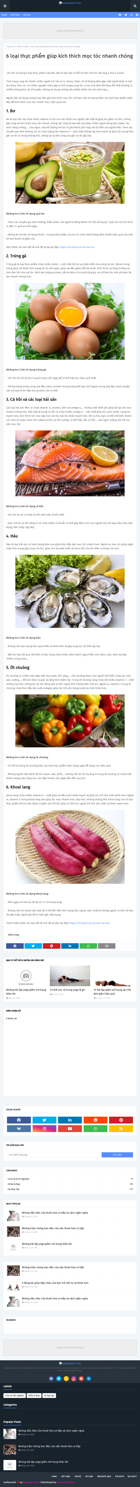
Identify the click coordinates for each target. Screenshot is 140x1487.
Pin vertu (119, 1476)
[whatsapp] (96, 1128)
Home (4, 15)
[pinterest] (136, 15)
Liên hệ (77, 1476)
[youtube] (70, 1128)
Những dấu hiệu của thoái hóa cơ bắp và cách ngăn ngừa (55, 1212)
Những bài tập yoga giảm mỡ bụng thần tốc (26, 991)
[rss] (121, 1128)
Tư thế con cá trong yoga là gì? (67, 989)
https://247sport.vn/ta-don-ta (77, 247)
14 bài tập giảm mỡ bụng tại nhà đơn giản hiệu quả (112, 991)
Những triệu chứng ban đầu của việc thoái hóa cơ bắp (53, 1228)
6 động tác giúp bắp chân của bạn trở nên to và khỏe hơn (55, 1282)
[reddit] (96, 1120)
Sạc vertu (132, 1476)
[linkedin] (70, 1120)
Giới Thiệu (15, 15)
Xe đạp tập (70, 1189)
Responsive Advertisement (70, 30)
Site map (89, 1476)
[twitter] (126, 15)
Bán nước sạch (104, 1476)
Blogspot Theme (31, 1482)
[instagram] (131, 15)
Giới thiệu (65, 1476)
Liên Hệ (26, 15)
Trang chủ (10, 46)
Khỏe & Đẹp (22, 46)
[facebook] (120, 15)
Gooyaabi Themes (66, 1482)
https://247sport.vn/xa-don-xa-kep (89, 923)
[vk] (19, 1128)
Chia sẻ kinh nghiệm (70, 1179)
